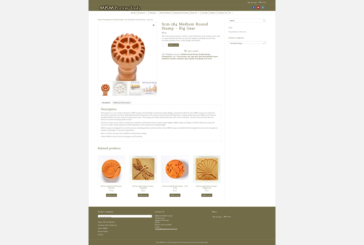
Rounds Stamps (118, 20)
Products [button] (141, 13)
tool (205, 59)
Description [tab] (106, 103)
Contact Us (222, 13)
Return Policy (103, 231)
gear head (202, 56)
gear (196, 56)
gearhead (210, 56)
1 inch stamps (181, 56)
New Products (165, 13)
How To (194, 13)
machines (180, 59)
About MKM (102, 228)
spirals (191, 59)
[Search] (264, 21)
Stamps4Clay (107, 20)
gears (216, 56)
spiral (187, 59)
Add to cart (173, 45)
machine (173, 59)
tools (210, 59)
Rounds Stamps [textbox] (246, 43)
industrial (165, 59)
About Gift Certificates (106, 222)
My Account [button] (252, 2)
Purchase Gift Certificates (107, 225)
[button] (231, 13)
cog (188, 56)
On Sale (204, 13)
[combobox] (247, 42)
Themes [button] (152, 13)
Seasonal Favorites (181, 13)
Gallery (213, 13)
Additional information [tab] (121, 103)
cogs (192, 56)
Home (133, 13)
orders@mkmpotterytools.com (166, 229)
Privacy (100, 235)
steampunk (199, 59)
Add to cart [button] (111, 195)
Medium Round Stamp (189, 54)
